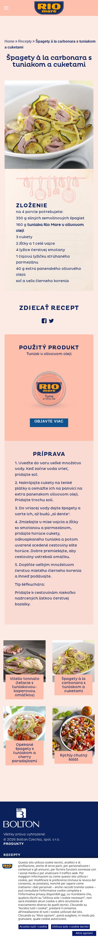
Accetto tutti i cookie (33, 926)
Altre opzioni (84, 933)
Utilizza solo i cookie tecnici (70, 926)
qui (63, 894)
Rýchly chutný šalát (73, 757)
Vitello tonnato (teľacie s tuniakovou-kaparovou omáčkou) (24, 687)
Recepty (25, 41)
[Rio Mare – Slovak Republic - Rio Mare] (49, 8)
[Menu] (6, 7)
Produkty (13, 844)
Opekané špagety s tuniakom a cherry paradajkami (24, 752)
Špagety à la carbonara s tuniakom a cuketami (73, 685)
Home (9, 41)
